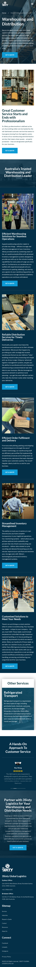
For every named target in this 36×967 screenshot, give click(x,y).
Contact (4, 923)
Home (4, 13)
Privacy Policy (6, 956)
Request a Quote (7, 919)
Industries (5, 915)
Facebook (5, 943)
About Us (4, 931)
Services (4, 911)
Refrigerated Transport (13, 694)
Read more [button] (18, 783)
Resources (5, 927)
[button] (32, 4)
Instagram (5, 951)
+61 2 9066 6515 (7, 889)
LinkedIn (4, 947)
